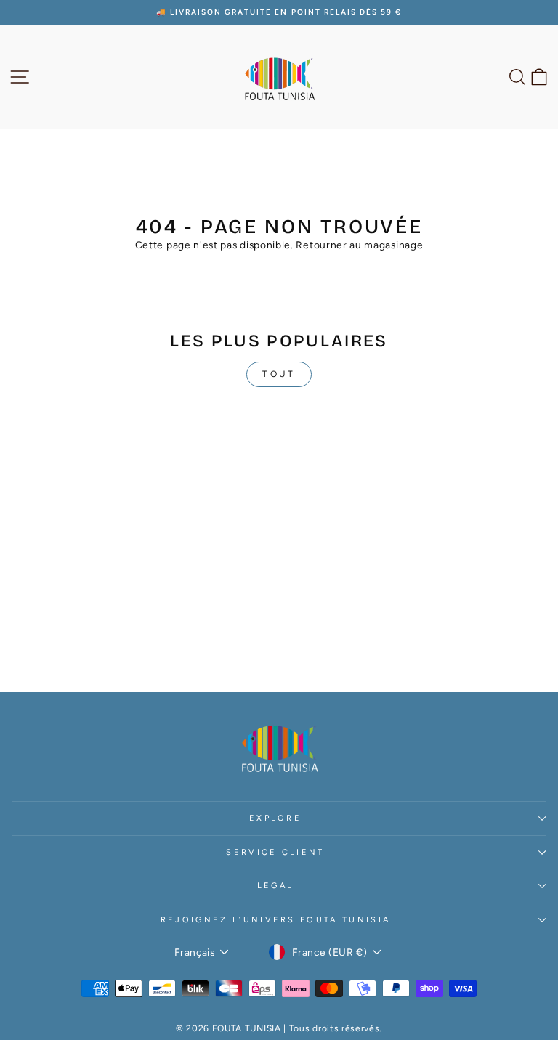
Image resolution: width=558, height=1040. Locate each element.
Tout (278, 374)
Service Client (275, 852)
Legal (275, 885)
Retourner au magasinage (359, 245)
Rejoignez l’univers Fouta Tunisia (275, 920)
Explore (275, 818)
